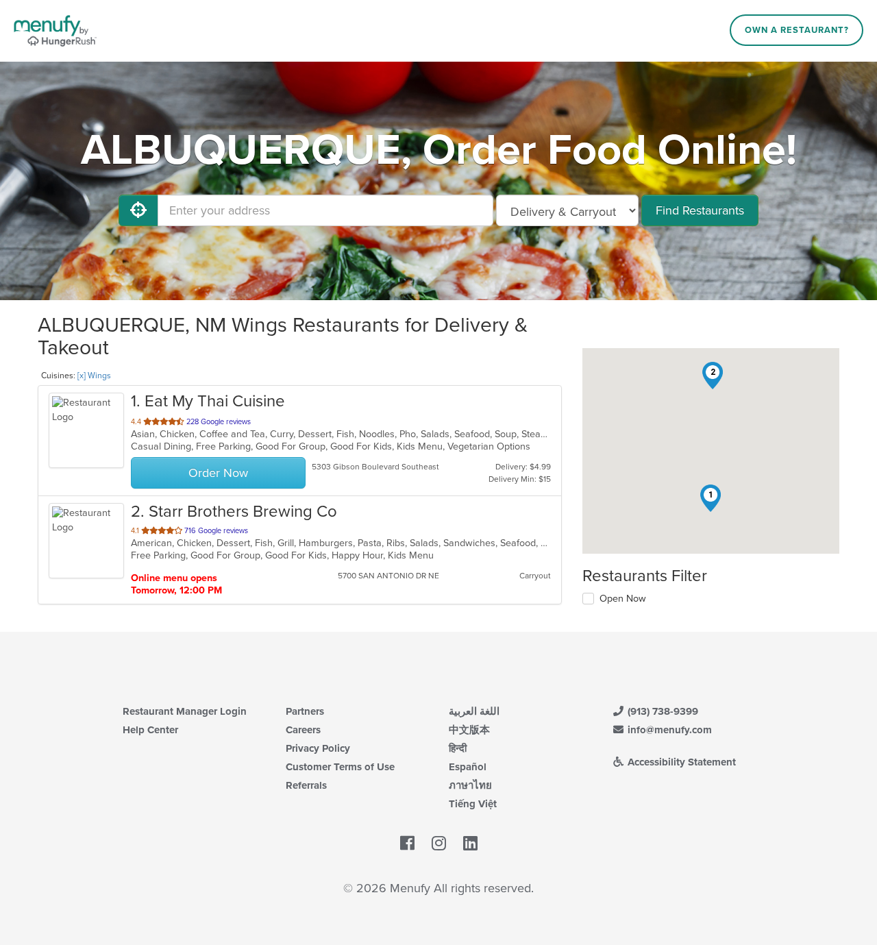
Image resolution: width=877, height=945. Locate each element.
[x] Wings (94, 375)
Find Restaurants (700, 210)
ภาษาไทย (470, 785)
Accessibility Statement (680, 762)
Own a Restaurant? (797, 30)
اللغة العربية (474, 711)
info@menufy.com (668, 730)
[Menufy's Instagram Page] (439, 843)
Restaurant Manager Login (185, 711)
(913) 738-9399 (661, 711)
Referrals (306, 785)
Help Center (150, 730)
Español (467, 767)
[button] (710, 498)
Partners (305, 711)
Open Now (623, 598)
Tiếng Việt (473, 804)
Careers (303, 730)
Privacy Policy (318, 748)
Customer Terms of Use (340, 767)
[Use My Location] (138, 210)
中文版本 (469, 730)
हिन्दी (458, 748)
